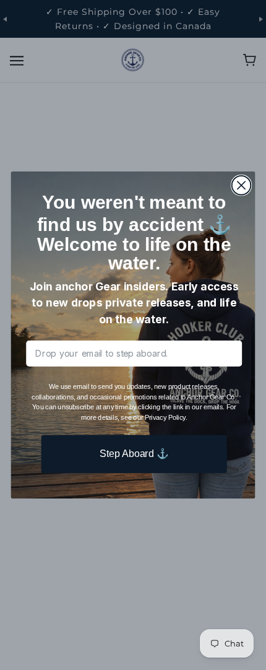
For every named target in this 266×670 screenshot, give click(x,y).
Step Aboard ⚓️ (134, 453)
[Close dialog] (241, 185)
